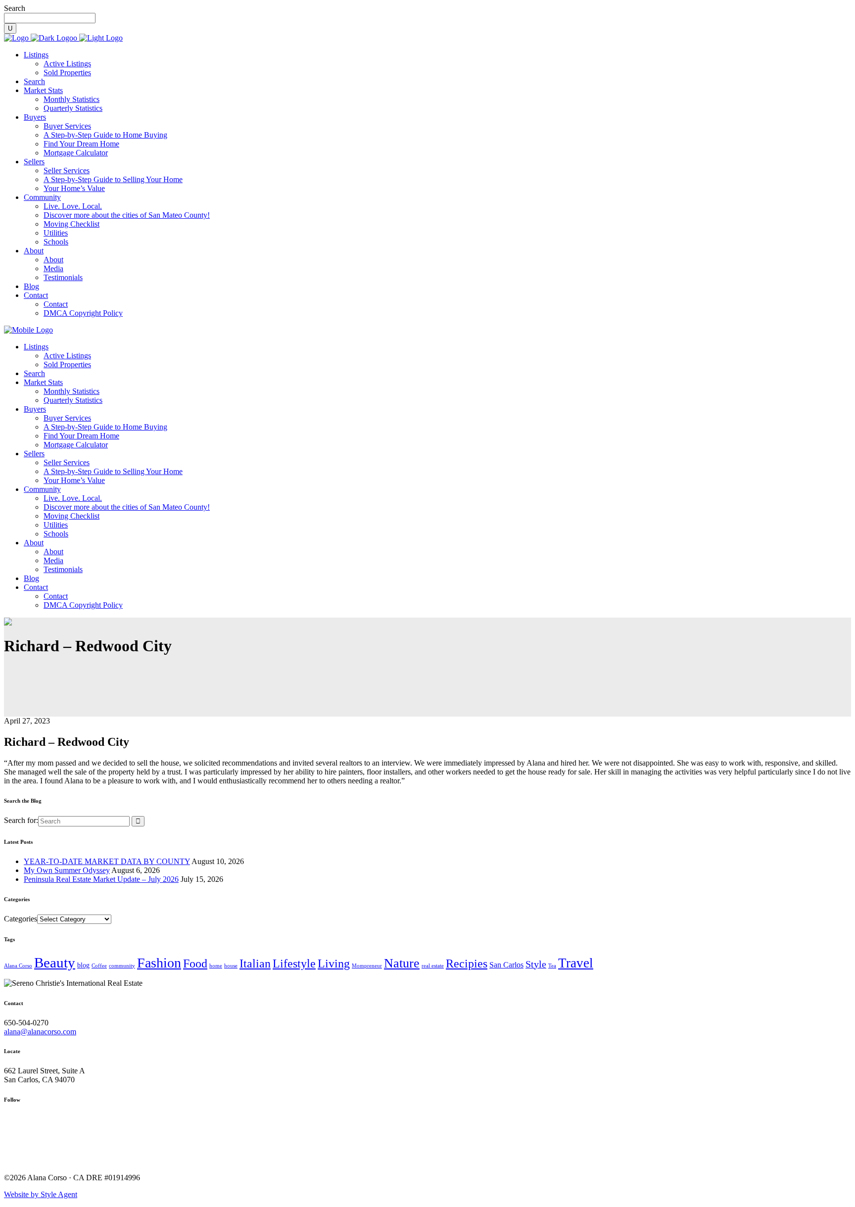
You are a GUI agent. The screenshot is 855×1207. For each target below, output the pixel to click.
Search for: (21, 820)
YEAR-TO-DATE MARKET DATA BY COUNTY (107, 861)
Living (334, 963)
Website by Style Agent (40, 1194)
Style (535, 964)
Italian (255, 963)
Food (195, 963)
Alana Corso (18, 965)
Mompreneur (367, 965)
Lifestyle (294, 963)
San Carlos (506, 965)
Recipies (466, 963)
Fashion (159, 962)
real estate (433, 965)
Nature (402, 963)
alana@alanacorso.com (40, 1031)
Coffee (99, 965)
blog (83, 965)
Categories (20, 919)
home (215, 965)
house (231, 965)
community (122, 965)
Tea (552, 965)
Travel (575, 963)
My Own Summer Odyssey (67, 870)
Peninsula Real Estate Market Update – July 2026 (101, 879)
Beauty (54, 962)
